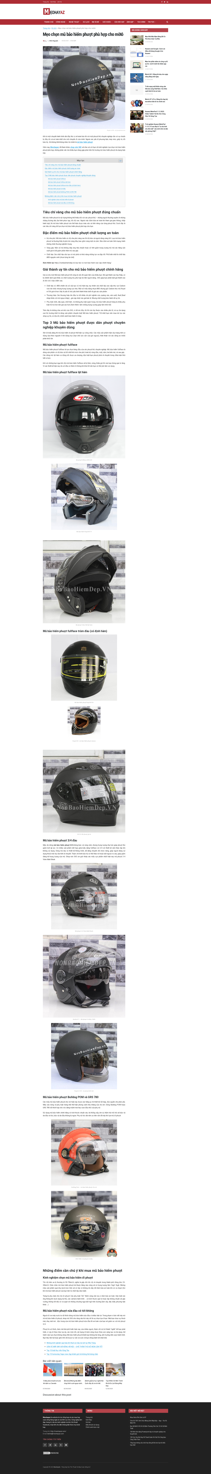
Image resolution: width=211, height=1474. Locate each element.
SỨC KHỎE (107, 22)
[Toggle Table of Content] (119, 161)
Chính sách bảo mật (92, 1427)
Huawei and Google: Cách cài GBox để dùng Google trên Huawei (155, 51)
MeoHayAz (57, 1467)
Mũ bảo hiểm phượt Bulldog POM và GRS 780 (62, 192)
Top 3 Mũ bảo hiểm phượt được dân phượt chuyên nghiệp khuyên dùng (70, 175)
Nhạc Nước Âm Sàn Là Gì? (138, 1417)
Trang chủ (46, 2)
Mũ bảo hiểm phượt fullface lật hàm (59, 182)
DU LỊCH (86, 22)
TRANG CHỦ (48, 22)
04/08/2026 (149, 42)
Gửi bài (88, 1422)
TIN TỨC (151, 22)
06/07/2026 (149, 56)
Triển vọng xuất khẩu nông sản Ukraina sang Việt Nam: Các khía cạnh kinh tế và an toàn (156, 88)
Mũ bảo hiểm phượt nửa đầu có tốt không (61, 203)
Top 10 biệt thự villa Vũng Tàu (58, 1350)
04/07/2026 (149, 69)
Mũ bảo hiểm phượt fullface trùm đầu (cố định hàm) (64, 185)
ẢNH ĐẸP (130, 22)
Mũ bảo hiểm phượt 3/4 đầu (57, 189)
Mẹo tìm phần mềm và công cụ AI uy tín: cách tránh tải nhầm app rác (156, 64)
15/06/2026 (149, 79)
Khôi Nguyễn (53, 41)
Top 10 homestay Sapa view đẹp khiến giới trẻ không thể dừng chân (72, 1354)
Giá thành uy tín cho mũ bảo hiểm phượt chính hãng (63, 172)
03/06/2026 (149, 104)
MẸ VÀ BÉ (95, 22)
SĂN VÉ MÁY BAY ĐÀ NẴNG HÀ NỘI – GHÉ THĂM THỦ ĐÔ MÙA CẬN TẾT (75, 1347)
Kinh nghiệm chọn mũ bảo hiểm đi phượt (61, 199)
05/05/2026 (149, 119)
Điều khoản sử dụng (92, 1425)
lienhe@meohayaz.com (55, 1434)
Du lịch (54, 28)
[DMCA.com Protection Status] (51, 1453)
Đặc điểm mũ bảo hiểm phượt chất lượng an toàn (62, 168)
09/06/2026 (149, 94)
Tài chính (141, 22)
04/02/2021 (65, 41)
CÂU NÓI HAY (119, 22)
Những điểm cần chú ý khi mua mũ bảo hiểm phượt (63, 196)
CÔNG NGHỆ (60, 22)
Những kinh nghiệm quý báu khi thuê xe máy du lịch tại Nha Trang (71, 1343)
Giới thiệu (53, 2)
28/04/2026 (149, 134)
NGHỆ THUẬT (74, 22)
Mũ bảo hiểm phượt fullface (57, 179)
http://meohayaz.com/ (58, 1431)
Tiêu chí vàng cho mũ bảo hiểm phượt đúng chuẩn (63, 165)
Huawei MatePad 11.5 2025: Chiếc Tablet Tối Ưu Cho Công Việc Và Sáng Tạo (155, 114)
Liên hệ (59, 2)
